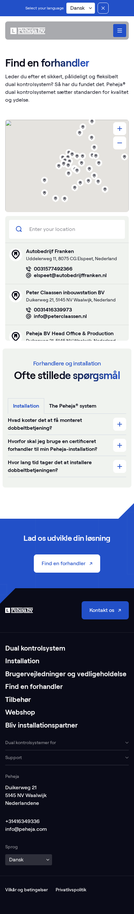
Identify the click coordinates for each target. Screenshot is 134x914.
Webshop (20, 712)
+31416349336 (22, 821)
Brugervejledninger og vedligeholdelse (66, 674)
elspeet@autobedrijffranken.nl (70, 275)
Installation (22, 661)
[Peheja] (27, 31)
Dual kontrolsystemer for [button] (30, 742)
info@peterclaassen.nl (60, 316)
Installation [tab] (26, 406)
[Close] (103, 8)
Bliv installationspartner (41, 725)
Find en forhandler (34, 686)
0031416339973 (53, 310)
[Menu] (119, 30)
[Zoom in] (119, 128)
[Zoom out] (119, 142)
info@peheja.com (26, 829)
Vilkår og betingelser (26, 889)
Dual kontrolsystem (35, 648)
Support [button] (13, 757)
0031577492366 (53, 269)
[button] (80, 8)
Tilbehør (18, 699)
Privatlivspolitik (71, 889)
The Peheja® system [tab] (72, 406)
